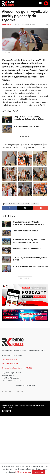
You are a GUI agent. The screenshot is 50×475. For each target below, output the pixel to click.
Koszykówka (11, 204)
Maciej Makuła (6, 25)
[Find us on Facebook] (2, 391)
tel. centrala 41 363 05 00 (11, 364)
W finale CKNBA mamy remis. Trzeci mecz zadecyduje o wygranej (29, 240)
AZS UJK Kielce (23, 204)
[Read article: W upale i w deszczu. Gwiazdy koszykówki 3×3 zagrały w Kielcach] (7, 119)
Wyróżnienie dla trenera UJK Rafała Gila (30, 266)
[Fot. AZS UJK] (9, 158)
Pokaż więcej (25, 136)
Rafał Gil (35, 204)
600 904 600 (27, 368)
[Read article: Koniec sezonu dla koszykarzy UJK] (6, 250)
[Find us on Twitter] (14, 391)
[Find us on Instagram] (6, 391)
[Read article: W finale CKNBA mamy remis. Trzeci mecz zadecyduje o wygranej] (6, 241)
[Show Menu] (40, 3)
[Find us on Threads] (18, 391)
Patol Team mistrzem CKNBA (27, 126)
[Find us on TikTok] (22, 391)
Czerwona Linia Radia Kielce (12, 368)
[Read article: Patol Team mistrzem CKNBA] (7, 129)
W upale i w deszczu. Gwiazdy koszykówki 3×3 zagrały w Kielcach (29, 117)
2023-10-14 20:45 (20, 25)
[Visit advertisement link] (25, 295)
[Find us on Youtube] (10, 391)
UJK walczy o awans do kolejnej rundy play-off (30, 258)
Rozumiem (39, 472)
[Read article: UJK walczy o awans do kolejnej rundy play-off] (6, 259)
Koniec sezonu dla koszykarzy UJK (28, 248)
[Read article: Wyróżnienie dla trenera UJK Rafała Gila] (6, 268)
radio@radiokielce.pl (9, 360)
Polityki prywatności (22, 472)
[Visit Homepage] (9, 3)
